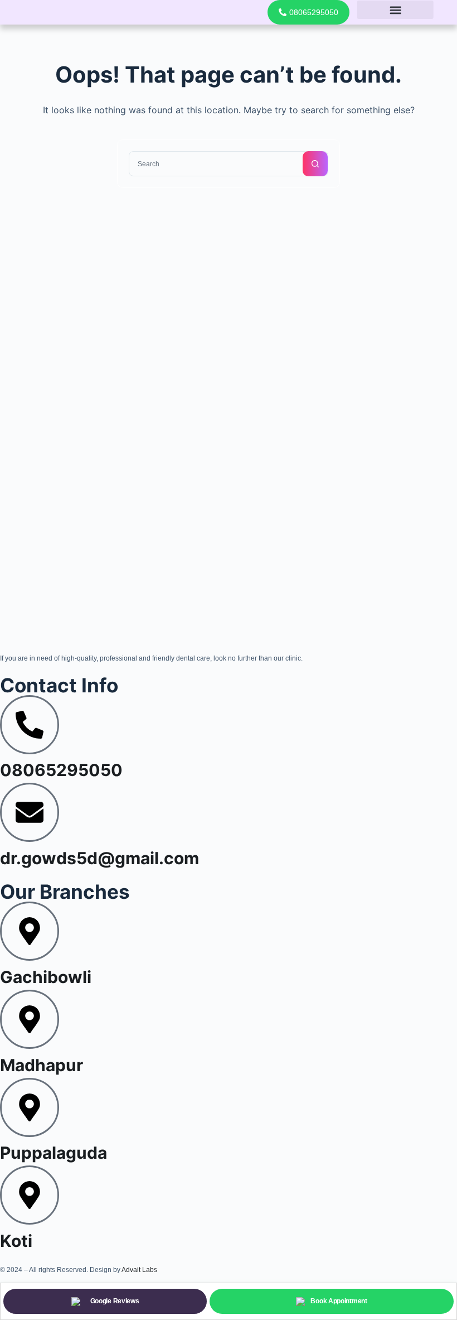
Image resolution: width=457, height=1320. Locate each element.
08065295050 (61, 770)
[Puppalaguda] (29, 1107)
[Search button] (315, 163)
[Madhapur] (29, 1019)
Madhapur (41, 1065)
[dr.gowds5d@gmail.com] (29, 812)
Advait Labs (139, 1270)
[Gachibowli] (29, 931)
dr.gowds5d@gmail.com (99, 858)
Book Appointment (338, 1301)
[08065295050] (29, 724)
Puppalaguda (53, 1153)
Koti (16, 1241)
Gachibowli (45, 977)
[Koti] (29, 1195)
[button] (395, 10)
